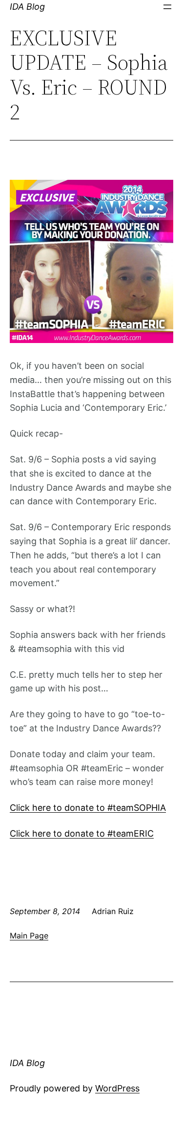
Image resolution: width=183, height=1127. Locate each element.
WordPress (117, 1088)
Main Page (29, 935)
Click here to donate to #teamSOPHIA (88, 807)
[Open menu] (167, 7)
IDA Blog (27, 6)
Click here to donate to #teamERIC (82, 833)
